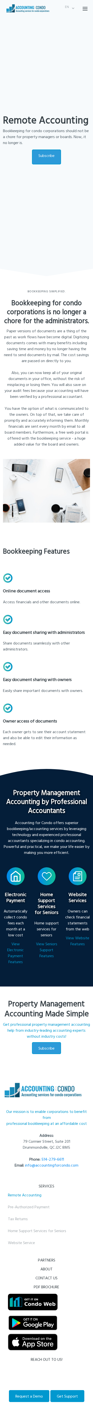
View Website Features (77, 941)
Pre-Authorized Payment (29, 1207)
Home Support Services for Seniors (37, 1231)
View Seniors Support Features (46, 950)
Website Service (21, 1243)
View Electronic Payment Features (15, 953)
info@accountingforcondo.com (51, 1165)
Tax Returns (18, 1219)
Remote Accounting (24, 1195)
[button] (67, 8)
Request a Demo (29, 1396)
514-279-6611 (52, 1159)
